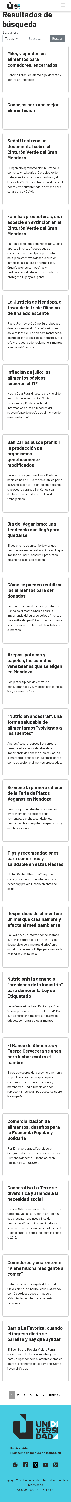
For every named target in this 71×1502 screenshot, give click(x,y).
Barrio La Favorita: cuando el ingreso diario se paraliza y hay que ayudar (35, 1333)
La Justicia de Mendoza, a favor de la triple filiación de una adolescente (34, 307)
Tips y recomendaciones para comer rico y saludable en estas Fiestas (35, 858)
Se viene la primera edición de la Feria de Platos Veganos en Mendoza (35, 793)
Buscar (57, 38)
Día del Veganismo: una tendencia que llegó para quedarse (33, 529)
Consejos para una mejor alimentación (33, 107)
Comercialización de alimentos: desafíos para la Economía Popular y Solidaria (33, 1129)
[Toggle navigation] (63, 5)
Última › (54, 1395)
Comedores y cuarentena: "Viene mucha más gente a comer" (35, 1268)
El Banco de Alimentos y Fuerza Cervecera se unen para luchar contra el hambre (34, 1053)
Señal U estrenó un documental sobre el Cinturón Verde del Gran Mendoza (32, 149)
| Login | (50, 1489)
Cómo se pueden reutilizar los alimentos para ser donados (34, 590)
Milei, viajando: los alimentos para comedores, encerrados (32, 59)
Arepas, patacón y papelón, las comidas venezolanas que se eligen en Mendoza (34, 663)
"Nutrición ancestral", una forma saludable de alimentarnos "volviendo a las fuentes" (34, 724)
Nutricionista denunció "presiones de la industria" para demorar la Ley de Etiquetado (35, 987)
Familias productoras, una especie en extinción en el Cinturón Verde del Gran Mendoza (34, 224)
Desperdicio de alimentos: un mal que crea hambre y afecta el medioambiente (34, 919)
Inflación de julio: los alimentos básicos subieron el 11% (28, 377)
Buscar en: (10, 32)
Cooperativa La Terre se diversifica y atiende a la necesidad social (33, 1193)
